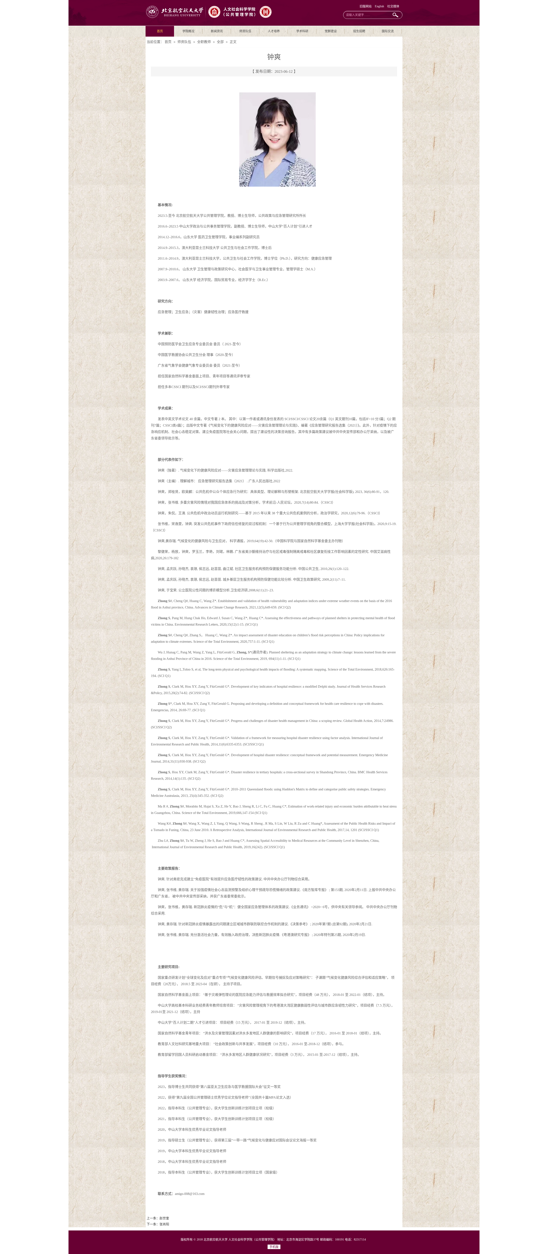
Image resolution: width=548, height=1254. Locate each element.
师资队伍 (245, 31)
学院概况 (188, 31)
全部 (220, 42)
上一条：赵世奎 (158, 1218)
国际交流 (388, 31)
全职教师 (204, 42)
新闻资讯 (217, 31)
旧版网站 (366, 6)
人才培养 (274, 31)
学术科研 (302, 31)
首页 (160, 31)
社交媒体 (393, 6)
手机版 (274, 1246)
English (379, 6)
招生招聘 (359, 31)
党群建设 (331, 31)
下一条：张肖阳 (158, 1224)
